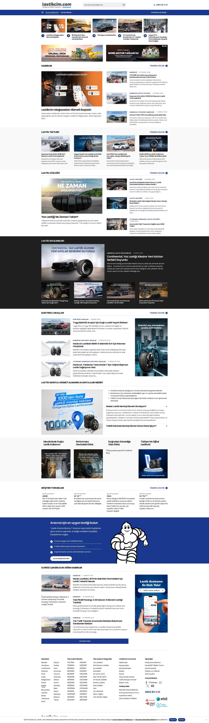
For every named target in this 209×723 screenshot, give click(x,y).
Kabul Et (173, 719)
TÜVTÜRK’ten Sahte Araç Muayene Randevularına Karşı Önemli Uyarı (143, 76)
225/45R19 (83, 683)
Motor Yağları (98, 694)
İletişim (121, 671)
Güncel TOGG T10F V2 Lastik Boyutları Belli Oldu (148, 115)
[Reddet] (206, 720)
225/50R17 (83, 665)
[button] (42, 12)
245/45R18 (83, 680)
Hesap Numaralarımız (153, 662)
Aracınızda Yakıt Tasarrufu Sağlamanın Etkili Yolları (147, 225)
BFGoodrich (45, 690)
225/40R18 (83, 674)
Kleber (43, 696)
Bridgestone (45, 680)
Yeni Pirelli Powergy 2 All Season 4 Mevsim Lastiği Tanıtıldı (97, 601)
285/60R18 (83, 700)
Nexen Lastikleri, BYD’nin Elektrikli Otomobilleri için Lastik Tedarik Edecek (98, 580)
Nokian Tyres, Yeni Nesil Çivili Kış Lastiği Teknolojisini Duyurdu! (86, 302)
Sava (55, 668)
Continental (45, 668)
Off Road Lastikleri (100, 680)
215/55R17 (83, 668)
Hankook (44, 671)
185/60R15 (70, 671)
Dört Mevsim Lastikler (101, 665)
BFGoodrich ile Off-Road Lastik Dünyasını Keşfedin (151, 302)
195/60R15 (70, 677)
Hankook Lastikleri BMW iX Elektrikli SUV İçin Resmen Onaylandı (99, 345)
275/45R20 (84, 688)
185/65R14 (70, 668)
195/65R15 (70, 680)
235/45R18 (83, 677)
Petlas (43, 683)
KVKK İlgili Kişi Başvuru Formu (129, 693)
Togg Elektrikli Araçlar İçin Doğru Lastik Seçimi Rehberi (100, 322)
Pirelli (43, 674)
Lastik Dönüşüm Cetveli (127, 680)
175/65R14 (70, 665)
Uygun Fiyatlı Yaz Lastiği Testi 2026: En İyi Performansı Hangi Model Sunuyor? (88, 156)
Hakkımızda (123, 662)
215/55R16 (70, 691)
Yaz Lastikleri (98, 662)
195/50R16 (70, 683)
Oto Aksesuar (98, 691)
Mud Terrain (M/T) (99, 677)
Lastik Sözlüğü (136, 179)
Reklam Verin (124, 683)
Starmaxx (57, 677)
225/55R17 (83, 671)
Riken (56, 688)
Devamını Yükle (85, 641)
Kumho (56, 683)
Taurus (56, 700)
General (57, 674)
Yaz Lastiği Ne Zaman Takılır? (59, 217)
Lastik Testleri (144, 93)
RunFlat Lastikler (99, 683)
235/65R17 (83, 694)
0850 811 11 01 (162, 5)
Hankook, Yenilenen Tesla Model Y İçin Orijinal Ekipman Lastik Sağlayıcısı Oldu (100, 366)
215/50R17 (83, 662)
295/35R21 (83, 691)
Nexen (56, 691)
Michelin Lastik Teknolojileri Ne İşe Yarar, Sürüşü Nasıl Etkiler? (148, 202)
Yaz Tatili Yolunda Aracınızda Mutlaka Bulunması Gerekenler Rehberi (97, 622)
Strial (43, 701)
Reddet (181, 719)
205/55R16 (71, 688)
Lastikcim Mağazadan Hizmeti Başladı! (55, 36)
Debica (56, 680)
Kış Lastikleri (97, 668)
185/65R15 (70, 674)
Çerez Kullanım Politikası (128, 698)
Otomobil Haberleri (146, 112)
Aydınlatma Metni (125, 695)
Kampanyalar (124, 665)
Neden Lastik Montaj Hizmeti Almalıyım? (126, 406)
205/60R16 (71, 694)
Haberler (133, 72)
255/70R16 (83, 697)
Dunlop (56, 665)
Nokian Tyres (43, 686)
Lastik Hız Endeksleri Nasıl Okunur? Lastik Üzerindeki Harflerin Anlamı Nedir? (145, 183)
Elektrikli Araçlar (80, 319)
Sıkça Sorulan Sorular (126, 677)
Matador (57, 685)
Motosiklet (97, 671)
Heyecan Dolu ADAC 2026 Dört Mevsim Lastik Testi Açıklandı (147, 97)
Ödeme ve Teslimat (152, 671)
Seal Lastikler (98, 685)
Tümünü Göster (157, 66)
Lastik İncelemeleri (123, 253)
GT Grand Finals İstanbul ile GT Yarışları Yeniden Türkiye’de (132, 37)
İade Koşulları (150, 674)
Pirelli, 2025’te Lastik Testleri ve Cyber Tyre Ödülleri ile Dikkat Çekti (152, 155)
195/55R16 (70, 685)
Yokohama (45, 698)
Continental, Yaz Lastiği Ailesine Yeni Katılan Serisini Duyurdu (135, 258)
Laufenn (44, 693)
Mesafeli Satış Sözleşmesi (128, 690)
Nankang (57, 694)
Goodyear (45, 665)
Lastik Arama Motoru (61, 558)
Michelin (44, 662)
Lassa (43, 677)
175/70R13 (70, 662)
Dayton (56, 662)
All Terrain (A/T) (99, 674)
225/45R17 (71, 700)
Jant (94, 688)
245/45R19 (83, 685)
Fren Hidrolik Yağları (100, 697)
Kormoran (57, 671)
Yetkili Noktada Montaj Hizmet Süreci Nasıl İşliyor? (131, 425)
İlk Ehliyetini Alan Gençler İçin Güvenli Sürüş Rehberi (80, 37)
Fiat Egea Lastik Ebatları (106, 35)
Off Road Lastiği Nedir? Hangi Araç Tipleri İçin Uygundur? (54, 302)
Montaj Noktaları (125, 668)
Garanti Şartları (150, 668)
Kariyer (121, 674)
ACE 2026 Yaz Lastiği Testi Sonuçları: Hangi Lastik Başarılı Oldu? (118, 156)
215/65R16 (70, 697)
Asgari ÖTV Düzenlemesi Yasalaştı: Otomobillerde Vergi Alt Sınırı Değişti (158, 38)
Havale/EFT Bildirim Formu (154, 665)
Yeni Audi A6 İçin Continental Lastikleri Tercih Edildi (118, 302)
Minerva (57, 697)
